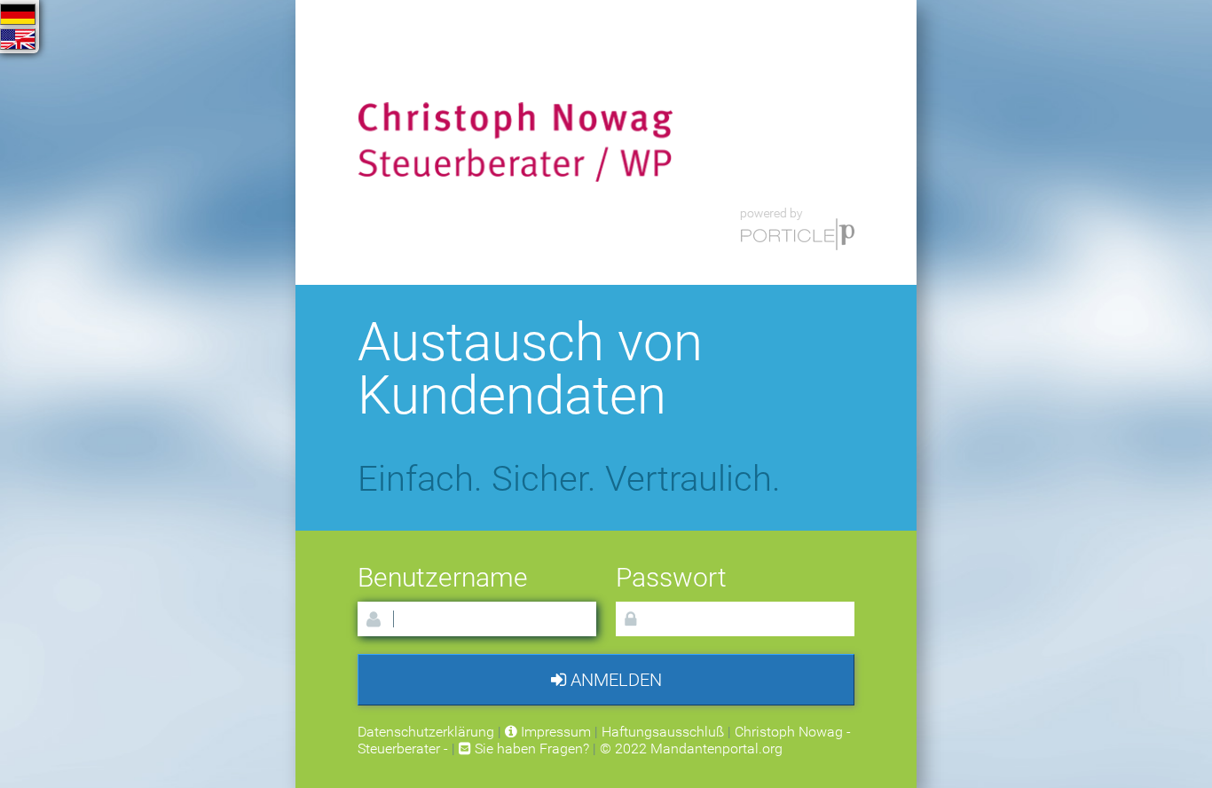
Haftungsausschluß (663, 731)
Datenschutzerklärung (426, 731)
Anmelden (614, 679)
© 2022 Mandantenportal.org (691, 748)
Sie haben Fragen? (530, 748)
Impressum (554, 731)
